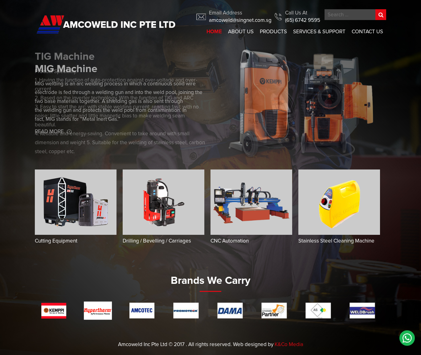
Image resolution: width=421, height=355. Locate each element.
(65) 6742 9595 (302, 20)
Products (273, 31)
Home (214, 31)
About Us (241, 31)
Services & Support (319, 31)
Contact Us (367, 31)
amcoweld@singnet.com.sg (240, 20)
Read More (49, 164)
